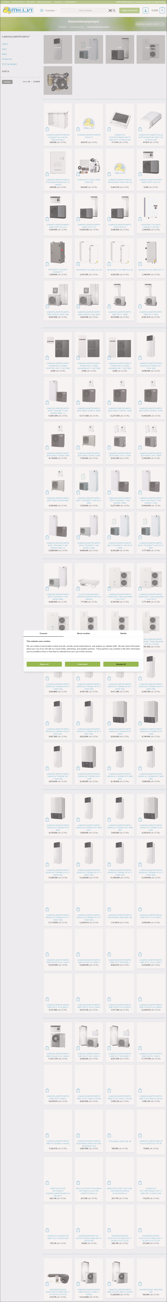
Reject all (44, 664)
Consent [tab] (43, 633)
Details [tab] (123, 633)
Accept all (121, 664)
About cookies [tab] (83, 633)
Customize (83, 664)
